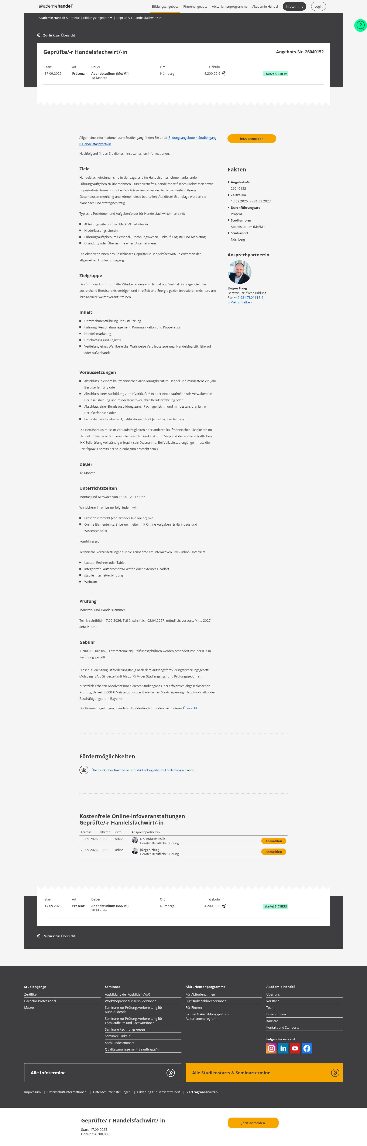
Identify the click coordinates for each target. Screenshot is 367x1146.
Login (319, 6)
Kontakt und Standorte (282, 1027)
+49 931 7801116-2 (248, 297)
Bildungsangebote (165, 6)
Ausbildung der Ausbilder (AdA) (127, 994)
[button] (271, 1048)
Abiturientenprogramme (229, 6)
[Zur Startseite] (56, 6)
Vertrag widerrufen (202, 1092)
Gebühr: (87, 1134)
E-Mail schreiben (240, 302)
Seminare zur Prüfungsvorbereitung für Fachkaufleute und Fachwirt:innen (133, 1020)
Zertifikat (30, 994)
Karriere (272, 1021)
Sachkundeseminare (119, 1043)
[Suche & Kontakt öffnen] (360, 27)
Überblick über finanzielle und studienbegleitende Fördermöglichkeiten (143, 770)
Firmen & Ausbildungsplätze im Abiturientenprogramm (208, 1016)
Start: (85, 1129)
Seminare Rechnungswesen (125, 1029)
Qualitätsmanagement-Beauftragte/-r (132, 1049)
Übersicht (190, 708)
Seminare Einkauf (117, 1036)
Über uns (273, 994)
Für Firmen (194, 1007)
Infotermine (294, 6)
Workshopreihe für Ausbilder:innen (130, 1001)
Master (29, 1007)
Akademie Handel (265, 6)
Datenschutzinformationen (67, 1092)
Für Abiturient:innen (200, 994)
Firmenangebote (195, 6)
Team (270, 1007)
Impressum (32, 1092)
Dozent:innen (276, 1014)
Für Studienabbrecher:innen (206, 1001)
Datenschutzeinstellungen (112, 1092)
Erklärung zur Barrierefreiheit (158, 1092)
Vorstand (272, 1001)
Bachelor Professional (40, 1001)
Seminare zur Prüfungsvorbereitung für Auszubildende (133, 1009)
